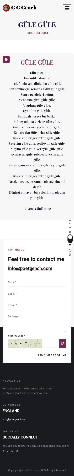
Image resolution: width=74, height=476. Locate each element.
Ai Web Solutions (31, 470)
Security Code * (16, 335)
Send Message (50, 355)
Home (29, 33)
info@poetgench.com (30, 268)
